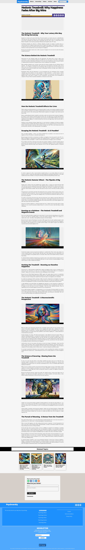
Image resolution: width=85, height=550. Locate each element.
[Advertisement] (42, 24)
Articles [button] (50, 1)
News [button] (55, 1)
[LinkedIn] (61, 15)
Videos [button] (44, 1)
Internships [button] (38, 1)
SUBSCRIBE (42, 537)
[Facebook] (56, 15)
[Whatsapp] (54, 15)
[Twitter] (59, 15)
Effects (32, 1)
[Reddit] (63, 15)
